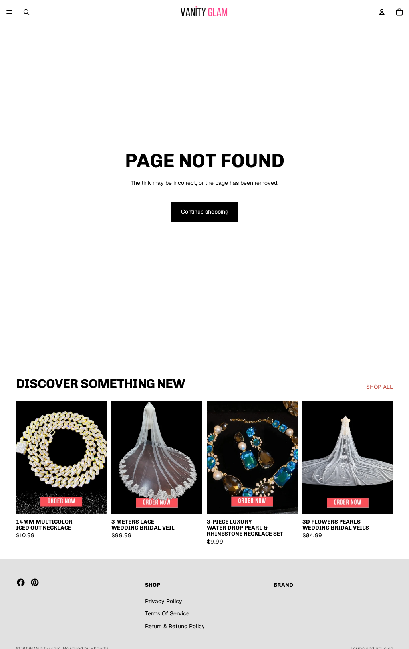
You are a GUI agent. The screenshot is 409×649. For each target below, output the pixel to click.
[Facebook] (21, 582)
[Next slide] (98, 457)
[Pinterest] (35, 582)
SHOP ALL (379, 386)
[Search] (26, 12)
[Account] (382, 12)
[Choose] (94, 502)
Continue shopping (204, 211)
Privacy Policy (163, 601)
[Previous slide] (25, 457)
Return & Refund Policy (175, 626)
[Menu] (9, 12)
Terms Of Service (167, 613)
